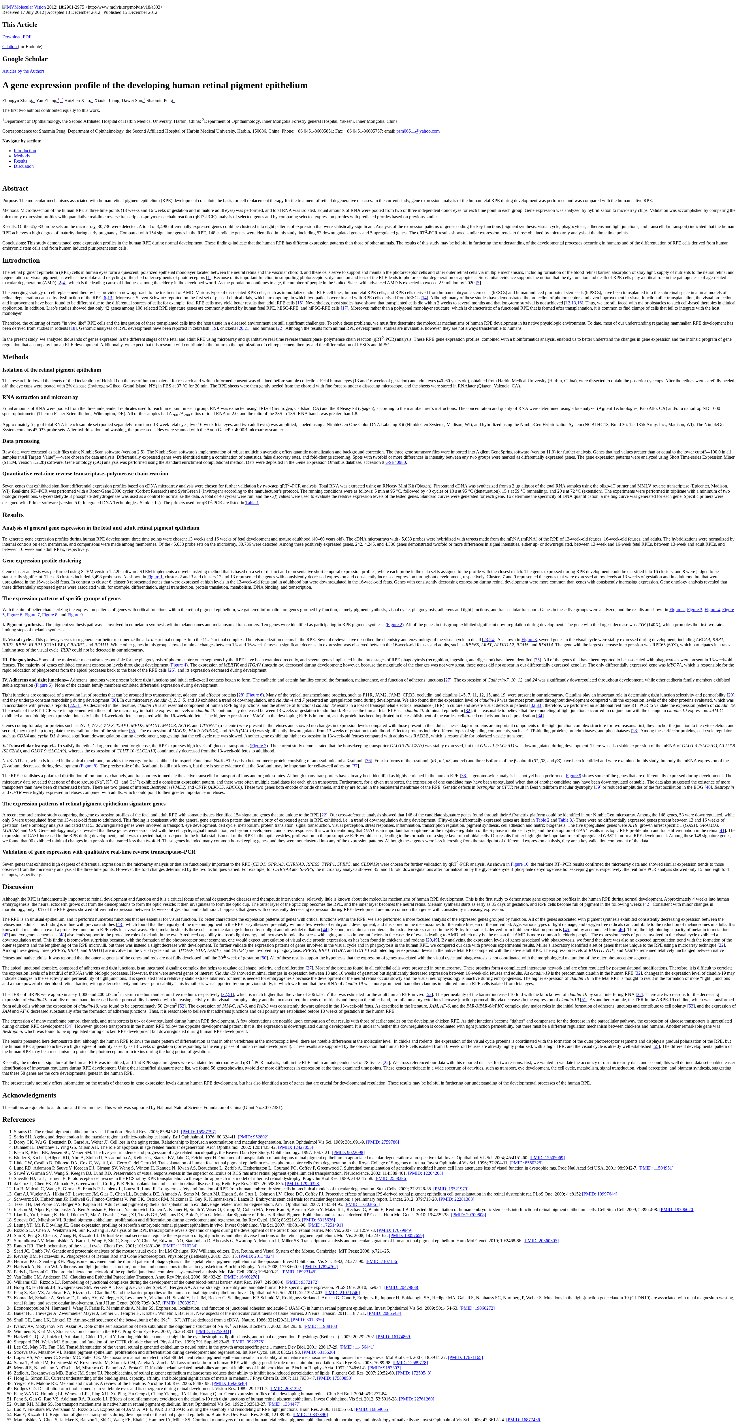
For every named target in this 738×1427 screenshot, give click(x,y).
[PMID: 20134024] (256, 1256)
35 (132, 730)
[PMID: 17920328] (302, 1183)
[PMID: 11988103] (321, 1326)
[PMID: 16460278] (241, 1276)
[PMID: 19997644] (599, 1193)
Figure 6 (14, 614)
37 (355, 765)
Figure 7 (32, 614)
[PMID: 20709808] (468, 1214)
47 (6, 934)
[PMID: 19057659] (406, 1235)
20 (241, 328)
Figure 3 (694, 609)
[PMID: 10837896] (310, 1414)
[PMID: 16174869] (393, 1336)
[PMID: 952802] (253, 1136)
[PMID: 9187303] (384, 1367)
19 (214, 328)
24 (491, 639)
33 (538, 705)
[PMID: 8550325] (526, 1162)
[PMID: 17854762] (320, 1266)
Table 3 (565, 820)
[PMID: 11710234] (180, 1245)
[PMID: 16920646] (229, 1383)
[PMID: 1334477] (284, 1404)
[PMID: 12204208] (425, 1173)
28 (240, 694)
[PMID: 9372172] (302, 1282)
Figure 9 (75, 614)
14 (424, 297)
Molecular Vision (30, 7)
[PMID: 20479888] (401, 1287)
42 (646, 904)
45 (566, 929)
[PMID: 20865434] (384, 1313)
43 (119, 924)
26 (171, 670)
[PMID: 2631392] (286, 1388)
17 (344, 308)
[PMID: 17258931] (213, 1331)
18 (73, 328)
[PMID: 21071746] (342, 1292)
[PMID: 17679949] (394, 1230)
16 (579, 302)
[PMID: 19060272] (477, 1308)
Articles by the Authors (23, 71)
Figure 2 (677, 609)
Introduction (25, 150)
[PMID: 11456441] (357, 1347)
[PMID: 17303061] (362, 1204)
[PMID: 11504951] (656, 1168)
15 (299, 302)
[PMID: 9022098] (348, 1152)
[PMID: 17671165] (465, 1357)
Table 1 (252, 502)
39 (597, 787)
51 (230, 994)
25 (537, 659)
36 (368, 760)
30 (114, 700)
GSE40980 (395, 462)
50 (264, 958)
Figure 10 (519, 864)
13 (110, 297)
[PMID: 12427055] (295, 1147)
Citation (10, 46)
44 (325, 929)
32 (533, 705)
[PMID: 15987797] (198, 1131)
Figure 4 (712, 609)
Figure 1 (155, 576)
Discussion (24, 166)
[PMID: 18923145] (299, 1271)
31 (77, 705)
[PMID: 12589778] (410, 1362)
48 (62, 934)
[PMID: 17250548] (413, 1372)
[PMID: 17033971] (179, 1302)
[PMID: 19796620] (676, 1209)
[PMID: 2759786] (382, 1142)
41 (722, 830)
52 (429, 994)
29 (730, 694)
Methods (22, 155)
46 (621, 929)
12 (568, 302)
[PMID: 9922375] (247, 1341)
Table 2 (542, 820)
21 (246, 328)
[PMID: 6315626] (318, 1219)
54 (68, 1026)
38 (463, 775)
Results (20, 161)
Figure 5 (43, 685)
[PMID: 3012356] (307, 1319)
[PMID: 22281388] (456, 1199)
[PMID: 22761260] (416, 1398)
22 (279, 328)
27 (447, 679)
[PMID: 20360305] (541, 1240)
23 (485, 639)
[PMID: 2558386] (390, 1178)
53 (691, 1006)
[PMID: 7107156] (382, 1261)
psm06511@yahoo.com (418, 131)
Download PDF (16, 36)
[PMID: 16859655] (371, 1409)
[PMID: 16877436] (523, 1419)
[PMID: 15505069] (547, 1157)
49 (435, 939)
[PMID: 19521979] (450, 1188)
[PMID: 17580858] (334, 1378)
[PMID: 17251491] (325, 1225)
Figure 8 (49, 614)
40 (708, 787)
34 (540, 715)
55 (656, 1046)
